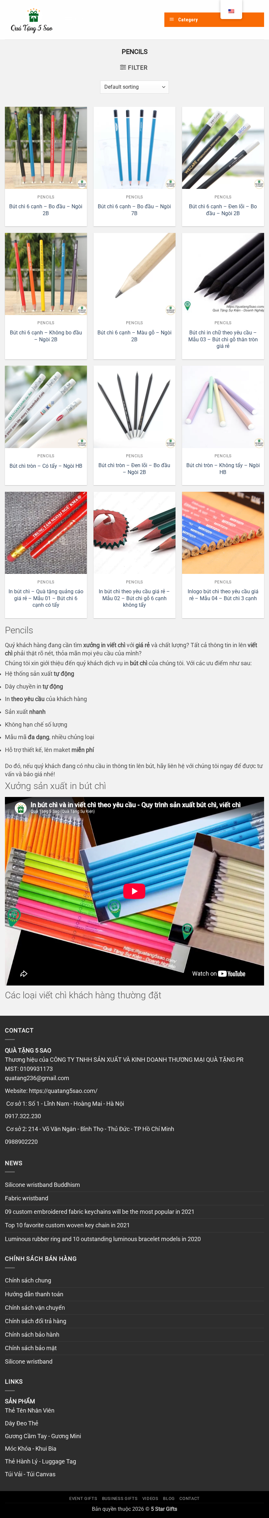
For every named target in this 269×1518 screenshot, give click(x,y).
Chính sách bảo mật (31, 1348)
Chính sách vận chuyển (35, 1307)
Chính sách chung (28, 1280)
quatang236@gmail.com (37, 1078)
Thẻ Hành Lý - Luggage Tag (40, 1461)
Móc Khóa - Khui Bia (30, 1448)
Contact (189, 1498)
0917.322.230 (23, 1116)
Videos (150, 1498)
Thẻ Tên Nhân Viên (29, 1410)
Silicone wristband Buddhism (42, 1185)
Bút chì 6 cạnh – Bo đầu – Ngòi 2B (45, 209)
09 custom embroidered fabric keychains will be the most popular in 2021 (100, 1212)
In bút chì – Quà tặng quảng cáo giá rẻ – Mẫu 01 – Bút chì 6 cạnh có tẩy (46, 598)
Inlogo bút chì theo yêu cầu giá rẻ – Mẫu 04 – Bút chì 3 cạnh (223, 594)
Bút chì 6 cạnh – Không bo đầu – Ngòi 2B (46, 336)
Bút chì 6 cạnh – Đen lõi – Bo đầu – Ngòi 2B (223, 209)
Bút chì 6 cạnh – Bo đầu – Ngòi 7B (134, 209)
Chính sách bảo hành (32, 1334)
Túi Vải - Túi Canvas (30, 1474)
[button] (76, 19)
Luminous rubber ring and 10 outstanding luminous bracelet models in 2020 (103, 1239)
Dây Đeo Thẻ (21, 1423)
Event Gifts (83, 1498)
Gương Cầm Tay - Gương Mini (43, 1436)
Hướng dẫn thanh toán (34, 1294)
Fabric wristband (26, 1198)
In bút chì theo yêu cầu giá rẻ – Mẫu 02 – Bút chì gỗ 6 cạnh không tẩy (134, 598)
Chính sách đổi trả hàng (35, 1321)
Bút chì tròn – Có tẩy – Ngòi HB (46, 466)
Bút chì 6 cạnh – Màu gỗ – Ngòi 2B (134, 336)
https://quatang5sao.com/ (63, 1091)
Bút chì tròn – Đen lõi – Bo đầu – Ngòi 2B (134, 468)
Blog (169, 1498)
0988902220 (21, 1142)
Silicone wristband (28, 1361)
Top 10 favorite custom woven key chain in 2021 (67, 1225)
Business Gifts (119, 1498)
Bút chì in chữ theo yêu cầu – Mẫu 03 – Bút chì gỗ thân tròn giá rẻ (223, 339)
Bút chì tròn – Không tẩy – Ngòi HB (223, 468)
